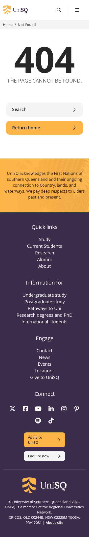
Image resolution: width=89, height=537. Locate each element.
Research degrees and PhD (44, 315)
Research (44, 253)
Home (8, 24)
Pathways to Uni (44, 308)
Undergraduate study (44, 295)
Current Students (44, 246)
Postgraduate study (44, 302)
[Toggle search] (59, 10)
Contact (44, 351)
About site (54, 522)
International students (44, 322)
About (44, 266)
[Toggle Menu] (77, 10)
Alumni (44, 259)
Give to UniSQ (44, 377)
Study (44, 239)
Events (44, 364)
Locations (45, 371)
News (44, 357)
